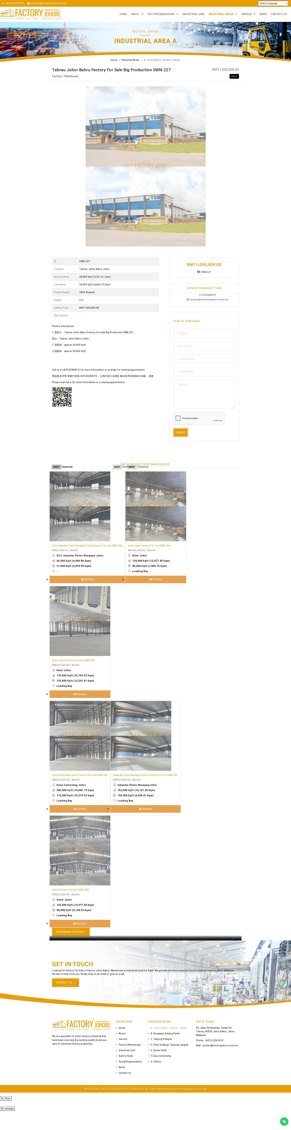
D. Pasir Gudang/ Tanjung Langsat (169, 1045)
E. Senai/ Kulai (159, 1050)
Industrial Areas (221, 14)
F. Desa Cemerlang (161, 1056)
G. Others (156, 1061)
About (135, 14)
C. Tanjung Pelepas (161, 1039)
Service (246, 14)
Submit (180, 432)
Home (123, 14)
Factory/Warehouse (161, 14)
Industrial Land (194, 14)
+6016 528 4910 (15, 3)
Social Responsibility (130, 1061)
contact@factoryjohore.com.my (49, 3)
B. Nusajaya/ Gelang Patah (165, 1033)
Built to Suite (126, 1056)
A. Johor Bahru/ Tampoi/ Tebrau (169, 1028)
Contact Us (279, 14)
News (263, 14)
